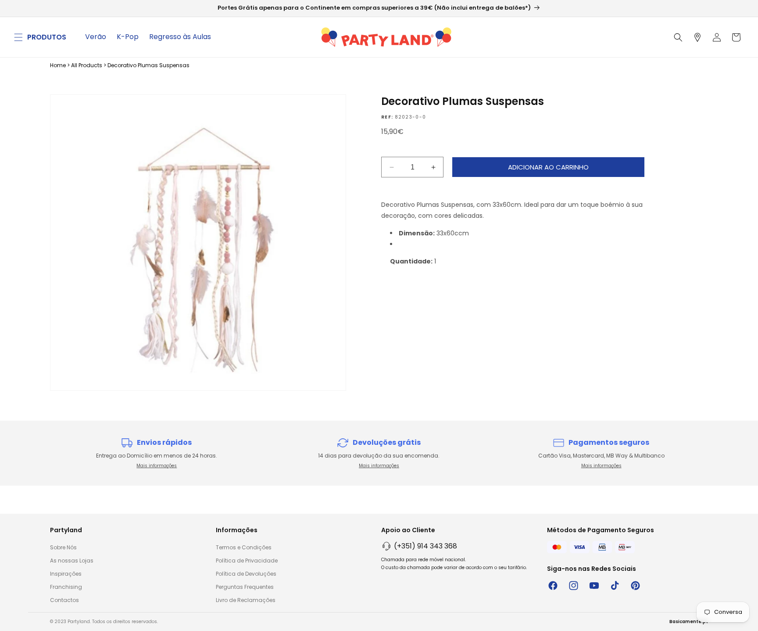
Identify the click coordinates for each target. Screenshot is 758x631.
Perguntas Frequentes (245, 587)
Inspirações (66, 573)
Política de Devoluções (246, 573)
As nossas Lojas (71, 560)
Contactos (64, 600)
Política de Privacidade (247, 560)
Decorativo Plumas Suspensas (148, 65)
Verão (95, 37)
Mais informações (156, 465)
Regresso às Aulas (180, 37)
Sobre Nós (63, 547)
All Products (86, 65)
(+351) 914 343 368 (425, 546)
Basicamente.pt (688, 621)
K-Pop (128, 37)
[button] (18, 37)
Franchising (66, 587)
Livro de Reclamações (245, 600)
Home (58, 65)
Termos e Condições (244, 547)
